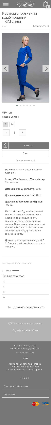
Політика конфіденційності (25, 367)
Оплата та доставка (30, 364)
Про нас (39, 369)
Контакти (14, 364)
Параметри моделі (25, 160)
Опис (25, 153)
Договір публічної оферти (20, 369)
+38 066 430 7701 (25, 353)
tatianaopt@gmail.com (28, 348)
